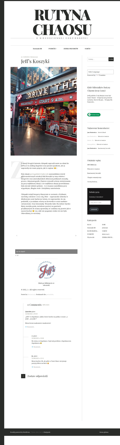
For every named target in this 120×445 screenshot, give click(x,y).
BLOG (89, 225)
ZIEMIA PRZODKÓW (71, 49)
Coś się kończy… (92, 182)
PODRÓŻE (52, 49)
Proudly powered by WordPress (20, 432)
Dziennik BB (37, 49)
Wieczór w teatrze (103, 136)
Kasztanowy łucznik (104, 148)
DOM (103, 225)
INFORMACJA (91, 165)
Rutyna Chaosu (62, 21)
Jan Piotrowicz (92, 132)
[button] (76, 235)
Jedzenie (105, 228)
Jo (22, 57)
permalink (49, 294)
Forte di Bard (102, 132)
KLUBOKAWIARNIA (94, 231)
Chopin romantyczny (94, 177)
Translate (102, 75)
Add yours (45, 305)
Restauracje (34, 57)
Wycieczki (90, 237)
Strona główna (104, 432)
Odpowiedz (29, 329)
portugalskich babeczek (39, 174)
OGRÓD (87, 49)
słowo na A (105, 234)
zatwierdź (94, 209)
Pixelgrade (47, 432)
